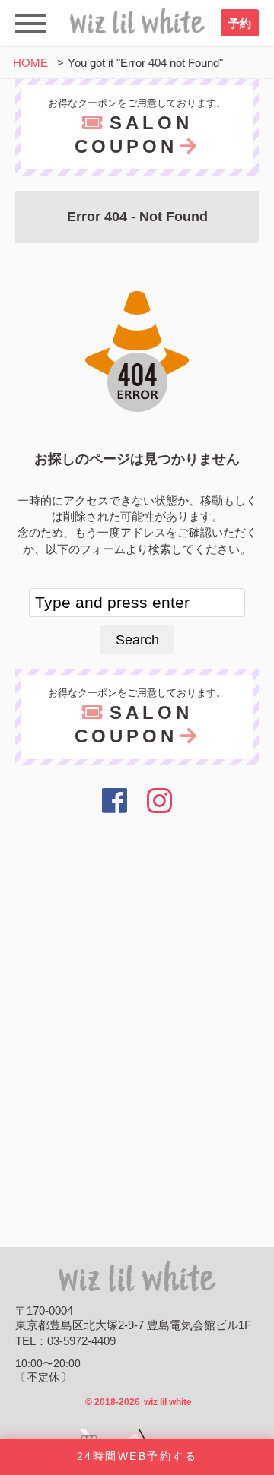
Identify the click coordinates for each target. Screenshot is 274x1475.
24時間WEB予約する (137, 1456)
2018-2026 (138, 1402)
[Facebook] (114, 801)
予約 (239, 23)
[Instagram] (160, 801)
